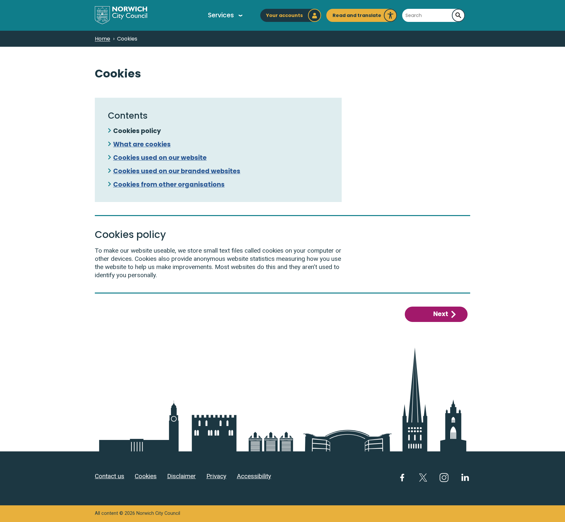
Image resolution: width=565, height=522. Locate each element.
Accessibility (254, 476)
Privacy (216, 476)
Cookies (146, 476)
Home (102, 38)
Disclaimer (181, 476)
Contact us (109, 476)
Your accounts (284, 15)
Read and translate (357, 17)
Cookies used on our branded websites (176, 171)
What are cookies (142, 144)
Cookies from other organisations (169, 184)
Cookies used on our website (160, 157)
